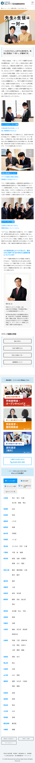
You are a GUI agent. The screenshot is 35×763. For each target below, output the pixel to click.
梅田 (13, 629)
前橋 (13, 527)
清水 (13, 604)
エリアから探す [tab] (11, 481)
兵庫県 (6, 640)
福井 (13, 581)
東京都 (6, 558)
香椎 (18, 686)
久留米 (25, 681)
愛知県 (6, 611)
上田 (13, 587)
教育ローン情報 (26, 738)
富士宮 (23, 599)
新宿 (13, 558)
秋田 (13, 515)
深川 (13, 498)
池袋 (18, 558)
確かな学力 (17, 341)
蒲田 (22, 563)
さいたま (15, 546)
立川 (18, 563)
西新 (13, 686)
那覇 (13, 729)
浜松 (18, 599)
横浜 (13, 570)
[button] (32, 3)
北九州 (19, 681)
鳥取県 (6, 657)
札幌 (22, 498)
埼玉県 (6, 546)
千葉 (13, 552)
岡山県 (6, 663)
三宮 (18, 640)
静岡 (13, 599)
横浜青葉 (19, 570)
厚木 (13, 575)
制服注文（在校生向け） (9, 738)
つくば (14, 539)
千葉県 (6, 552)
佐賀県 (6, 693)
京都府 (6, 623)
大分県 (6, 711)
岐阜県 (6, 593)
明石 (18, 645)
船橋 (21, 552)
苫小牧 (14, 503)
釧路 (19, 503)
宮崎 (13, 717)
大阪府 (6, 629)
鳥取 (13, 657)
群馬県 (6, 527)
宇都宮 (14, 533)
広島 (13, 669)
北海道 (6, 498)
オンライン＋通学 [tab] (11, 486)
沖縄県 (6, 729)
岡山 (13, 663)
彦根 (13, 617)
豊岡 (18, 650)
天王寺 (19, 629)
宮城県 (6, 509)
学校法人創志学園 (8, 753)
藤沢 (18, 575)
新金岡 (25, 629)
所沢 (21, 546)
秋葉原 (23, 558)
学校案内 (15, 753)
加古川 (23, 645)
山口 (13, 675)
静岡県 (6, 599)
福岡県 (6, 681)
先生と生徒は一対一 (17, 355)
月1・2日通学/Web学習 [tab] (26, 486)
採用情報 (29, 753)
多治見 (19, 593)
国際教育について (17, 362)
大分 (13, 711)
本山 (19, 611)
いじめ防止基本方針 (9, 755)
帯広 (24, 503)
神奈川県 (6, 570)
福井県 (6, 581)
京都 (13, 623)
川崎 (25, 570)
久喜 (25, 546)
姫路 (22, 650)
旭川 (18, 498)
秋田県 (6, 515)
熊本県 (6, 705)
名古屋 (14, 611)
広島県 (6, 669)
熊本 (13, 705)
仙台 (13, 509)
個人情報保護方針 (19, 755)
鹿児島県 (6, 723)
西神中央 (24, 640)
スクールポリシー (9, 743)
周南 (18, 675)
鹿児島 (14, 723)
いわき (14, 521)
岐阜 (13, 593)
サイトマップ (27, 755)
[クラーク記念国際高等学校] (13, 3)
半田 (24, 611)
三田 (13, 645)
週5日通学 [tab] (25, 481)
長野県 (6, 587)
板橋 (13, 563)
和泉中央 (15, 634)
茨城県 (6, 539)
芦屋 (13, 640)
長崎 (13, 699)
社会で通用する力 (17, 348)
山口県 (6, 675)
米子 (18, 657)
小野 (13, 650)
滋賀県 (6, 617)
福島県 (6, 521)
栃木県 (6, 533)
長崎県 (6, 699)
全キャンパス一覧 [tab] (10, 491)
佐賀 (13, 693)
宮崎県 (6, 717)
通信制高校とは (22, 753)
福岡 (13, 681)
